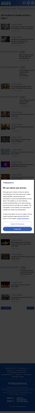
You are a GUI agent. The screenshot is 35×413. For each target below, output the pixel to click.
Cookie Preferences (17, 224)
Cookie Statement (23, 218)
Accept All (17, 229)
